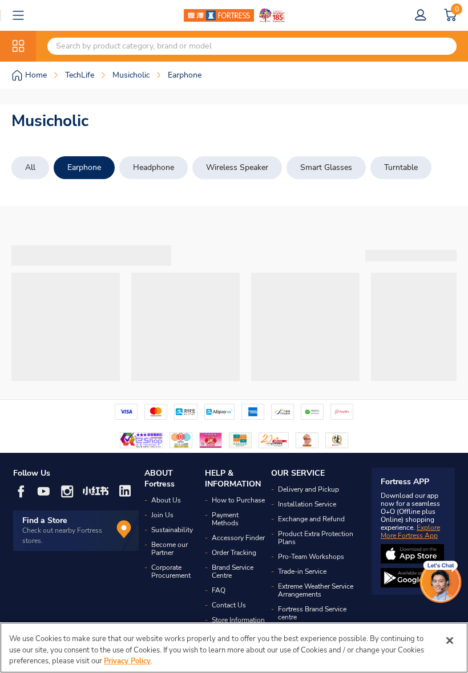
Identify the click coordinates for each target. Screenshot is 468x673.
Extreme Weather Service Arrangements (315, 590)
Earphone (84, 167)
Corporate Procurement (171, 571)
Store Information (238, 620)
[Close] (449, 640)
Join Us (162, 515)
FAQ (218, 590)
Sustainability (172, 529)
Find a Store (44, 520)
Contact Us (229, 605)
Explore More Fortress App (410, 531)
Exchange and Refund (311, 519)
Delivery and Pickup (308, 489)
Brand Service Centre (232, 571)
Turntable (401, 167)
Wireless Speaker (237, 167)
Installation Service (307, 504)
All (30, 167)
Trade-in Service (302, 571)
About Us (166, 500)
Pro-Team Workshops (311, 556)
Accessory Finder (238, 537)
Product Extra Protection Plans (315, 537)
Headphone (153, 167)
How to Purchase (238, 500)
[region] (234, 647)
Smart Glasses (326, 167)
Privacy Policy (127, 661)
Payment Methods (225, 519)
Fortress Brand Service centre (312, 613)
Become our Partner (169, 548)
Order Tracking (234, 552)
